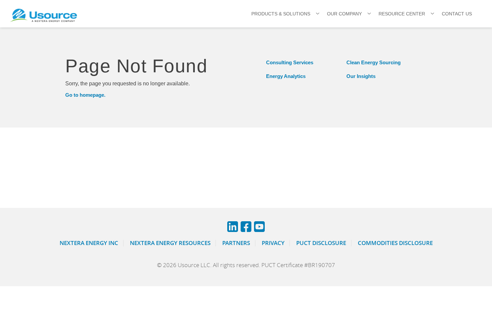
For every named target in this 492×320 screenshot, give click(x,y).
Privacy (273, 243)
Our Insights (361, 76)
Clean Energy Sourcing (373, 62)
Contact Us (457, 13)
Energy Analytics (286, 76)
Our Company (344, 13)
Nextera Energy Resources (170, 243)
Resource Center (402, 13)
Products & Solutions (280, 13)
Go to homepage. (85, 95)
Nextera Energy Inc (89, 243)
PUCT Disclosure (321, 243)
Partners (236, 243)
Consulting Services (289, 62)
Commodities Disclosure (395, 243)
